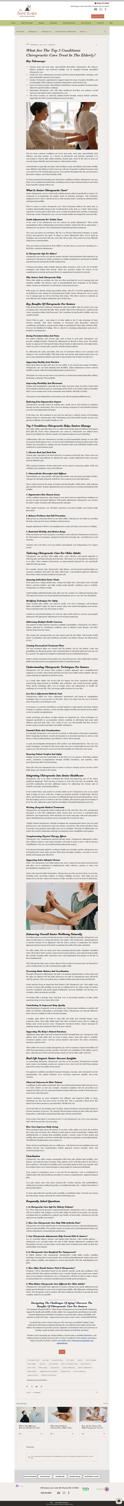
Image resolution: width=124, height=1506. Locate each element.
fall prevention (85, 1364)
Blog (51, 1502)
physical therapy (57, 1360)
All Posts (20, 31)
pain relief (45, 1360)
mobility (80, 1360)
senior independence (85, 1367)
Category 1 (33, 31)
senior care (31, 1367)
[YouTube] (95, 9)
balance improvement (49, 1375)
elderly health (31, 1371)
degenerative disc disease (48, 1371)
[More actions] (97, 44)
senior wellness (91, 1360)
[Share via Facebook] (27, 1386)
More (82, 31)
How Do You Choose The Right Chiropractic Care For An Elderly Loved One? (93, 1427)
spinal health (31, 1364)
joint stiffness (53, 1364)
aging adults (55, 1367)
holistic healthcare (68, 1367)
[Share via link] (41, 1386)
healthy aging (42, 1367)
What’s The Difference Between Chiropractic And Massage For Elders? (29, 1427)
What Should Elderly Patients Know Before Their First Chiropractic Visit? (61, 1427)
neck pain (42, 1364)
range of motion (32, 1375)
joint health (70, 1360)
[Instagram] (101, 9)
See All (105, 1403)
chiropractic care (33, 1360)
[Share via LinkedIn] (36, 1386)
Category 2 (46, 31)
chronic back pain (79, 1371)
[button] (105, 31)
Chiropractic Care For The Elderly (37, 1380)
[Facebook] (105, 9)
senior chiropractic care (69, 1364)
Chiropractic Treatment (65, 31)
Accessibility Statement (61, 1502)
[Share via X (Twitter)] (32, 1386)
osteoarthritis (65, 1371)
